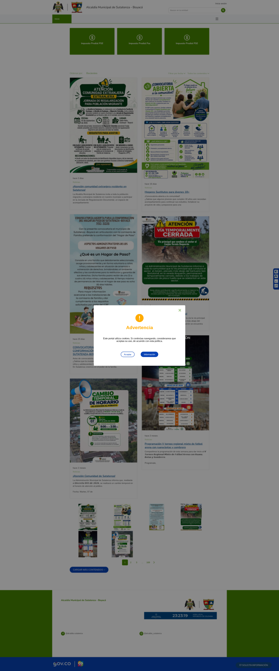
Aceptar (127, 354)
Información (149, 354)
